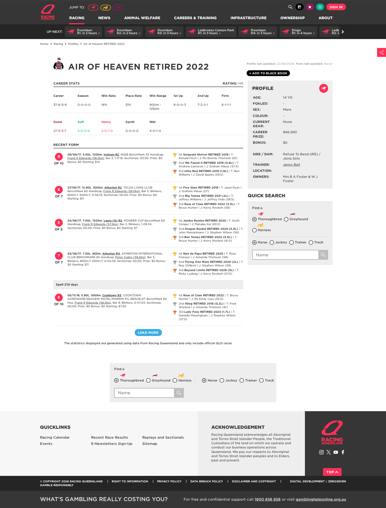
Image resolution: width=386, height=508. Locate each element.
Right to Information (130, 481)
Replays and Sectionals (163, 437)
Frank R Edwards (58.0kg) (85, 158)
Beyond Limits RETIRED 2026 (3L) (209, 270)
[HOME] (49, 12)
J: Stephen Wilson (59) (215, 265)
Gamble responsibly (56, 485)
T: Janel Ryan (230, 187)
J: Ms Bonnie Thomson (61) (218, 158)
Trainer (300, 242)
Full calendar (320, 7)
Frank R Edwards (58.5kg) (93, 302)
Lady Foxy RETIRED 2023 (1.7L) (207, 311)
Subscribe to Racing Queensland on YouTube (336, 452)
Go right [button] (342, 31)
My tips (310, 7)
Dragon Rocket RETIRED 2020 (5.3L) (211, 228)
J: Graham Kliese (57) (194, 191)
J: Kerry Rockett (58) (215, 207)
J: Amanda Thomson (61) (210, 307)
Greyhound (118, 7)
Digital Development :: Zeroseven (318, 481)
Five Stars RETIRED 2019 (200, 187)
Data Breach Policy (206, 481)
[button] (83, 31)
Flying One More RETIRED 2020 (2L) (211, 261)
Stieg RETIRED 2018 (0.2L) (204, 303)
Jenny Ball (291, 164)
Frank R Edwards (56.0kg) (121, 191)
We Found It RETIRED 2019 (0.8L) (209, 162)
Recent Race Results (109, 437)
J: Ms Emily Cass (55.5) (207, 299)
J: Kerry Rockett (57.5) (216, 273)
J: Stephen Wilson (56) (223, 232)
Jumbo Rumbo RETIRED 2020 (204, 220)
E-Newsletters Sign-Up (111, 444)
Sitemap (149, 444)
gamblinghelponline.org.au (321, 499)
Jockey (281, 242)
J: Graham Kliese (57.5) (222, 166)
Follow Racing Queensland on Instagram (321, 452)
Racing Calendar (55, 437)
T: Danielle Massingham (207, 313)
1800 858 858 (268, 499)
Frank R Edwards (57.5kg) (100, 224)
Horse (262, 242)
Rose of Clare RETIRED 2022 (203, 295)
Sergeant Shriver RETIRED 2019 (205, 154)
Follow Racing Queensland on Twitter (328, 452)
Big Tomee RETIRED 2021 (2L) (207, 195)
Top (330, 472)
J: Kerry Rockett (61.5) (216, 240)
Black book (300, 7)
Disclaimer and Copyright (254, 481)
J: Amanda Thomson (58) (210, 257)
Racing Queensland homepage (332, 432)
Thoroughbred (93, 7)
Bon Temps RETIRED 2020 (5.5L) (208, 237)
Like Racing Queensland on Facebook (343, 452)
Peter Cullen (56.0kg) (130, 257)
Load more (148, 332)
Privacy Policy (169, 481)
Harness (106, 7)
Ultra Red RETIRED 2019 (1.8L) (206, 171)
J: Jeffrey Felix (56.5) (219, 199)
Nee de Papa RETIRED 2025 (203, 253)
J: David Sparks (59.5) (208, 174)
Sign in (336, 7)
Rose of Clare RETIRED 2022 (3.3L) (209, 204)
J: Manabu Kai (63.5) (206, 224)
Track (318, 242)
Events (46, 444)
